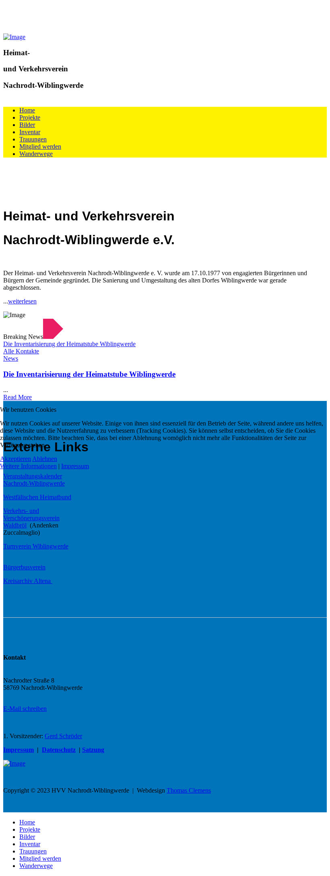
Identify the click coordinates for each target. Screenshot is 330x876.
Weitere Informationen (28, 466)
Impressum (75, 466)
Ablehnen (44, 458)
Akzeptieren (15, 458)
